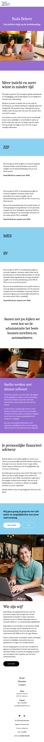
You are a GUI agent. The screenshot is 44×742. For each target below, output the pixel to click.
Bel (29, 525)
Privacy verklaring (22, 728)
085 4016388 (22, 703)
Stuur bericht (11, 525)
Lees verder (11, 664)
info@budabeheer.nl (22, 706)
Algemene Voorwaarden (22, 724)
